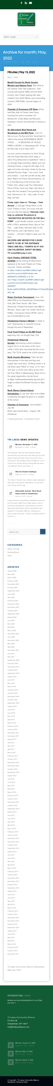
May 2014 (11, 861)
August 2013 (12, 891)
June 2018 (11, 713)
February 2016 (13, 795)
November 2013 (13, 881)
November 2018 (13, 696)
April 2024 (11, 627)
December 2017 (13, 732)
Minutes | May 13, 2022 (21, 72)
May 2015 (11, 822)
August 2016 (12, 775)
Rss (26, 3)
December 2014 (13, 838)
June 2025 (11, 594)
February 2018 (13, 726)
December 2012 (13, 917)
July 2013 (11, 894)
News (10, 555)
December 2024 (13, 604)
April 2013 (11, 904)
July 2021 (11, 653)
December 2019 (13, 666)
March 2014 (12, 868)
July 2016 (11, 779)
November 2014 (13, 841)
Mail (30, 3)
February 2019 (13, 690)
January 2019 (12, 693)
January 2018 (12, 729)
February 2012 (13, 947)
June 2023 (11, 637)
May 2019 (11, 683)
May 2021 (11, 656)
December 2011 (13, 954)
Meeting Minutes (16, 419)
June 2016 (11, 782)
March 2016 (12, 792)
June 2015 (11, 818)
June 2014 (11, 858)
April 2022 (11, 647)
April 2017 (11, 749)
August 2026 (12, 571)
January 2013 (12, 914)
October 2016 (12, 769)
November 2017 (13, 736)
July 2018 (11, 709)
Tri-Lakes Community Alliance (28, 1080)
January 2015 (12, 835)
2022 (28, 62)
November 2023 (13, 633)
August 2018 (12, 706)
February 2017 (13, 756)
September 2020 (13, 660)
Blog (22, 62)
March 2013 (12, 907)
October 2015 (12, 805)
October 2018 (12, 699)
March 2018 (12, 723)
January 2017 (12, 759)
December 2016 (13, 762)
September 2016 (13, 772)
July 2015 (11, 815)
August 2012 (12, 931)
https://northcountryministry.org (23, 379)
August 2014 (12, 851)
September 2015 (13, 808)
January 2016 (12, 799)
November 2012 (13, 921)
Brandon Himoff (33, 419)
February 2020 (13, 663)
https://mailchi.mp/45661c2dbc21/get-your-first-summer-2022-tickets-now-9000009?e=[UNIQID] (25, 273)
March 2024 (12, 630)
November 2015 (13, 802)
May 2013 (11, 901)
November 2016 (13, 765)
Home (16, 62)
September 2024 (13, 614)
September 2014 (13, 848)
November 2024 (13, 607)
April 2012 (11, 940)
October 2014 (12, 845)
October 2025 (12, 587)
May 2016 (11, 785)
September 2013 (13, 888)
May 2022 (11, 643)
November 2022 (13, 640)
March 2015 (12, 828)
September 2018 (13, 703)
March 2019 (12, 686)
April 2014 (11, 865)
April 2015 (11, 825)
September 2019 (13, 673)
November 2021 (13, 650)
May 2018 (11, 716)
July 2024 (11, 620)
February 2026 (13, 581)
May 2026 (11, 574)
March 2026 (12, 577)
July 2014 (11, 855)
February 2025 (13, 600)
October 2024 (12, 610)
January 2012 (12, 950)
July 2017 (11, 742)
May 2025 (11, 597)
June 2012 (11, 934)
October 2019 (12, 670)
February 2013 (13, 911)
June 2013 (11, 897)
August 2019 (12, 676)
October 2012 (12, 924)
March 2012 (12, 944)
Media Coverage (13, 549)
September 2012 (13, 927)
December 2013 (13, 878)
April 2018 (11, 719)
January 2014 (12, 874)
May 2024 (11, 624)
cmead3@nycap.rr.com (21, 252)
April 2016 (11, 789)
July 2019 (11, 680)
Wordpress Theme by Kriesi (18, 1082)
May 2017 (11, 746)
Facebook (21, 3)
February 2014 (13, 871)
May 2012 (11, 937)
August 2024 (12, 617)
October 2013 (12, 884)
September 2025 (13, 590)
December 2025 (13, 584)
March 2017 (12, 752)
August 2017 (12, 739)
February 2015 (13, 831)
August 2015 (12, 812)
